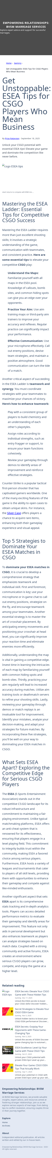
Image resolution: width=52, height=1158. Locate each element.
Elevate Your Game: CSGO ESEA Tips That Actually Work (31, 1067)
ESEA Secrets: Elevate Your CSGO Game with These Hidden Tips (32, 993)
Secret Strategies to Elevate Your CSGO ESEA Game (32, 1010)
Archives (6, 1125)
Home (9, 63)
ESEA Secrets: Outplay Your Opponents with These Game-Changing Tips (30, 1030)
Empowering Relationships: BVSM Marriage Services (26, 25)
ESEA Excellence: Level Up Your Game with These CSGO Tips (31, 1049)
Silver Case (14, 513)
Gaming (17, 63)
